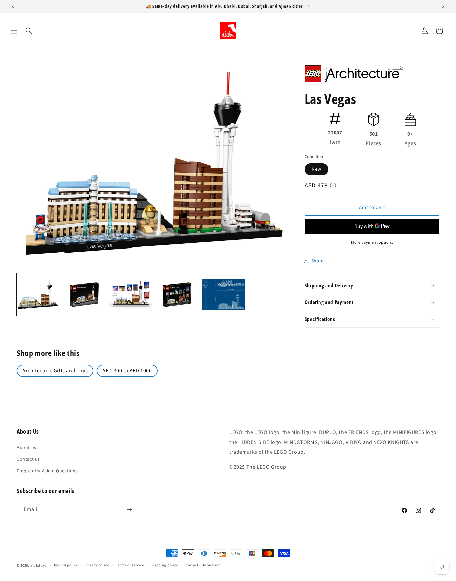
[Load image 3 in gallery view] (131, 294)
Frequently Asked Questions (47, 471)
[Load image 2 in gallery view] (84, 294)
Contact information (203, 565)
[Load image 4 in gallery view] (177, 294)
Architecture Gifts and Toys (55, 370)
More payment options (372, 242)
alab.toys (38, 565)
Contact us (28, 459)
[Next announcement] (443, 6)
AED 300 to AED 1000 (127, 370)
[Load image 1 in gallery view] (38, 294)
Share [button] (317, 261)
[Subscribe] (129, 509)
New (316, 169)
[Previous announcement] (13, 6)
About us (26, 447)
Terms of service (130, 565)
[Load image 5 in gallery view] (223, 294)
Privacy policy (96, 565)
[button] (14, 30)
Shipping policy (164, 565)
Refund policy (66, 565)
